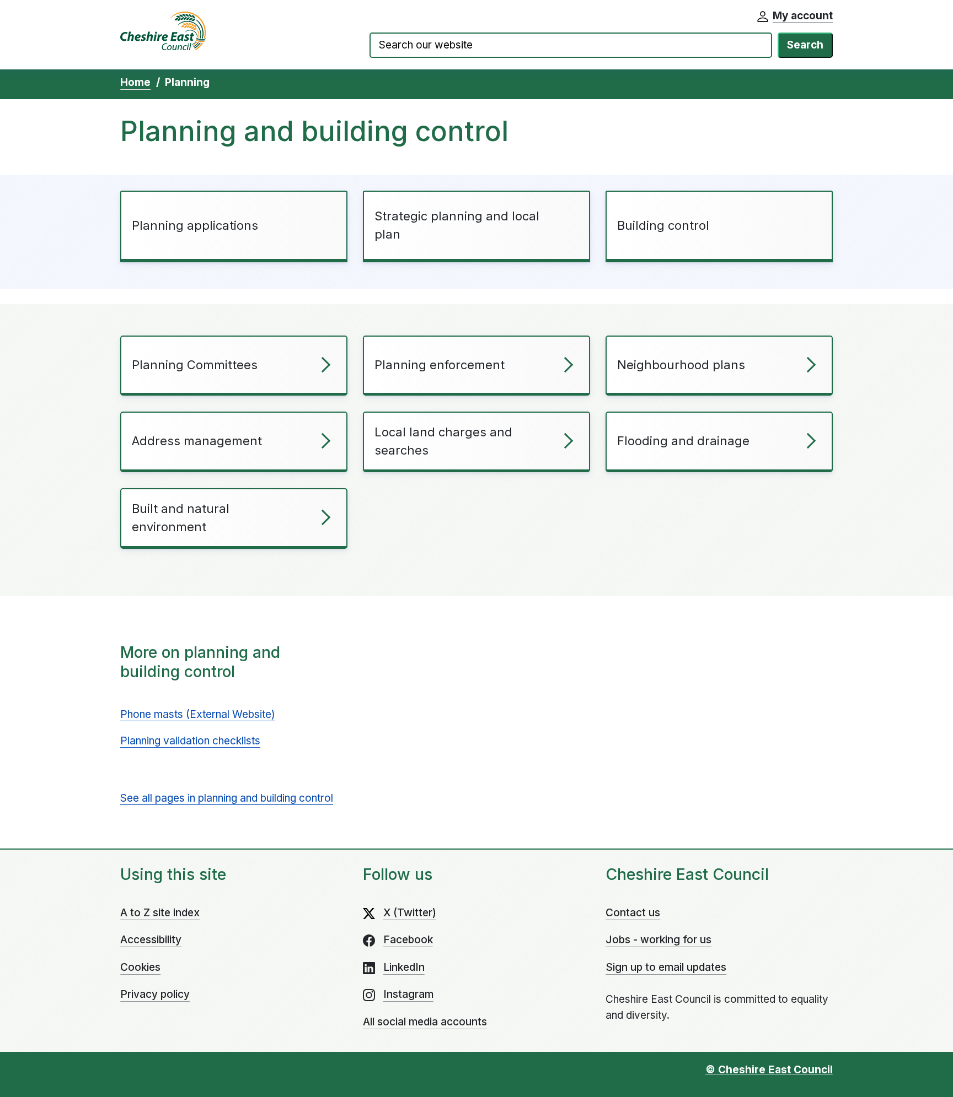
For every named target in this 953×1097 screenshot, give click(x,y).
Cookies (140, 967)
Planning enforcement (439, 365)
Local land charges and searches (443, 441)
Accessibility (150, 939)
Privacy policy (155, 994)
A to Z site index (160, 912)
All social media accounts (425, 1021)
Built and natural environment (180, 517)
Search (805, 45)
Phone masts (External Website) (197, 714)
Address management (197, 441)
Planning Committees (195, 365)
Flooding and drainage (683, 441)
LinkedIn (404, 967)
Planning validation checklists (190, 740)
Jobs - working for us (658, 939)
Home (135, 82)
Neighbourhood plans (681, 365)
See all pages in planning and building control (226, 798)
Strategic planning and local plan (456, 225)
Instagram (408, 994)
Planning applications (195, 225)
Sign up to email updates (666, 967)
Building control (663, 225)
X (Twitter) (409, 912)
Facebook (408, 939)
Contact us (633, 912)
